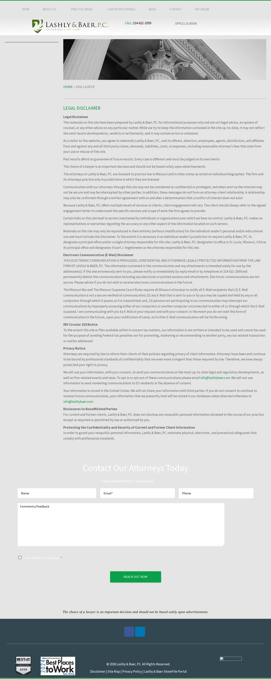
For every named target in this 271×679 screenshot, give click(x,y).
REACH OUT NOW (135, 577)
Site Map (113, 671)
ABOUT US (49, 9)
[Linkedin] (140, 632)
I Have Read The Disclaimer (42, 558)
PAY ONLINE (202, 9)
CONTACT (175, 9)
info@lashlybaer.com (215, 378)
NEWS (152, 9)
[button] (50, 9)
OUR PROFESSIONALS (122, 9)
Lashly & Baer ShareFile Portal (165, 671)
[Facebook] (129, 632)
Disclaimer (97, 671)
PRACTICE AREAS (82, 9)
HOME (26, 9)
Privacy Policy (132, 671)
